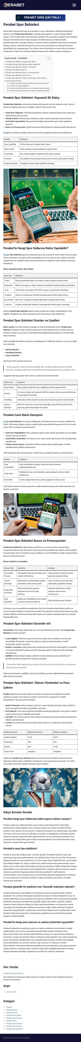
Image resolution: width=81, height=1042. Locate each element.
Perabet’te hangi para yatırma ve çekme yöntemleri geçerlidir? (30, 91)
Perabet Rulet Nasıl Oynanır (13, 973)
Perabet (6, 133)
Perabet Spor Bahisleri (14, 1029)
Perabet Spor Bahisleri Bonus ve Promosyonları (22, 73)
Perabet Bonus (11, 1010)
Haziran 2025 (11, 992)
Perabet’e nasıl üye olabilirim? (19, 86)
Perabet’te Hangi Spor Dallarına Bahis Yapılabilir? (23, 64)
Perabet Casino (12, 1013)
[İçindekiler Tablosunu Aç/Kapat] (47, 58)
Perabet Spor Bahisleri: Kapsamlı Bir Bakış (21, 62)
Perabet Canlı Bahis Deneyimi (16, 70)
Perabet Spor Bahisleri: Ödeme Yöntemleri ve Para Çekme (26, 78)
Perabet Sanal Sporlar (14, 1024)
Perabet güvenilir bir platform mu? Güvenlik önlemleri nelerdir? (30, 88)
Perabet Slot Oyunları (14, 1026)
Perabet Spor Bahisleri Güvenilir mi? (18, 75)
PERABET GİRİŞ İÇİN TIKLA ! (42, 17)
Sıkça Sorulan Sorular (13, 81)
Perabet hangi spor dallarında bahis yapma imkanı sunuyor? (29, 83)
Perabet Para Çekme (13, 1015)
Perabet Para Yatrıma (14, 1018)
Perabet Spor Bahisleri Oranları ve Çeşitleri (21, 67)
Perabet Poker (11, 1021)
